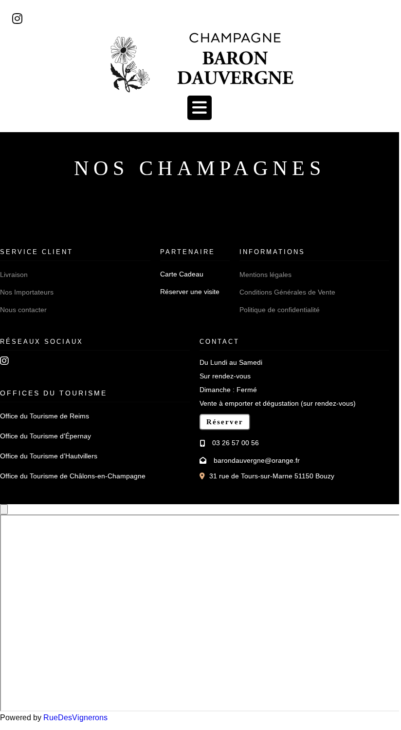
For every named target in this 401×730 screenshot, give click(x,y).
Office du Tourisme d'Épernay (45, 436)
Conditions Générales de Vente (287, 292)
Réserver (224, 422)
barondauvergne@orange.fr (257, 460)
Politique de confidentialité (279, 310)
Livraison (14, 274)
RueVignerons (75, 717)
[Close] (4, 509)
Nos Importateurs (27, 292)
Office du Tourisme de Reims (44, 416)
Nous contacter (23, 310)
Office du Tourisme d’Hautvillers (48, 456)
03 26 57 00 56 (235, 443)
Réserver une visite (189, 292)
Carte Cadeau (181, 274)
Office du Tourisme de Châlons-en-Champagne (73, 476)
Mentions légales (265, 274)
